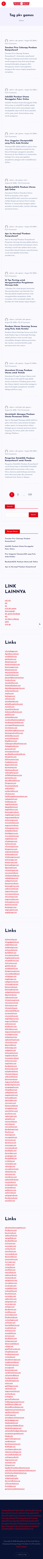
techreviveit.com (10, 844)
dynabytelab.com (11, 1241)
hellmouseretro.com (12, 759)
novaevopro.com (10, 1286)
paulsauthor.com (11, 778)
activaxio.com (10, 1336)
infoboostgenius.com (12, 857)
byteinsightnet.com (11, 989)
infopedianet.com (11, 1090)
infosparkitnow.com (12, 960)
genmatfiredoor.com (12, 1399)
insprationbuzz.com (12, 675)
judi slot (8, 600)
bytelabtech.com (10, 953)
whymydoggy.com (11, 651)
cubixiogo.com (10, 1166)
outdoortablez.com (11, 791)
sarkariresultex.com (12, 691)
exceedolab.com (10, 1333)
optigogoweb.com (11, 1195)
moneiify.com (9, 707)
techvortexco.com (11, 963)
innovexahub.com (11, 1254)
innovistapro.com (11, 1315)
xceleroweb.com (10, 1193)
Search (10, 506)
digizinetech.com (11, 868)
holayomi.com (10, 1465)
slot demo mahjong (12, 619)
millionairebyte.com (12, 1483)
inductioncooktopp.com (13, 1452)
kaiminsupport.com (11, 667)
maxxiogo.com (10, 1135)
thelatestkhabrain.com (13, 685)
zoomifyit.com (10, 1201)
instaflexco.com (10, 1312)
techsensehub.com (11, 950)
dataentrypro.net (11, 662)
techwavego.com (11, 1048)
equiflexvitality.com (12, 1412)
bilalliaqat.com (10, 1446)
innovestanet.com (11, 1127)
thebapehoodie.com (12, 746)
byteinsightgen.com (12, 865)
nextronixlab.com (11, 1121)
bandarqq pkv (23, 1523)
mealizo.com (9, 693)
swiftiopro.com (10, 1323)
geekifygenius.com (11, 1386)
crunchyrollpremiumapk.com (15, 720)
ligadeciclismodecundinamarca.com (17, 1468)
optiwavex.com (10, 1174)
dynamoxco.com (10, 1142)
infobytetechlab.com (12, 875)
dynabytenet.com (11, 1066)
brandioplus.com (11, 1150)
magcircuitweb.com (11, 825)
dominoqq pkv (10, 611)
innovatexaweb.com (12, 955)
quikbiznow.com (10, 1190)
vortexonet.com (10, 1249)
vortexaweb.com (10, 1278)
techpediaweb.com (11, 831)
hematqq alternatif (24, 1518)
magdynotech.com (11, 1095)
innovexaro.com (10, 1103)
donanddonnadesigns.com (14, 1407)
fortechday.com (10, 1486)
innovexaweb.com (11, 1148)
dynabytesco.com (11, 1338)
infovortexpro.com (11, 897)
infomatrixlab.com (11, 1074)
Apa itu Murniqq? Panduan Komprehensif (20, 567)
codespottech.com (11, 799)
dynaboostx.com (10, 1309)
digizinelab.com (10, 1045)
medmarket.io (10, 788)
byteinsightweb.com (12, 812)
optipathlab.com (10, 1238)
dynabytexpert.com (11, 1129)
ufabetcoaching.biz (12, 1478)
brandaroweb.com (11, 1198)
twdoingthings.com (11, 773)
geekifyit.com (9, 714)
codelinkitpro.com (11, 945)
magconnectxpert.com (12, 1032)
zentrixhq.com (10, 1124)
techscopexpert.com (12, 828)
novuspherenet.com (11, 1169)
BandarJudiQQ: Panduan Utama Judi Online (21, 562)
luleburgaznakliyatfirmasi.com (16, 743)
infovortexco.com (11, 1042)
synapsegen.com (10, 1156)
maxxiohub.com (10, 1272)
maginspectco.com (11, 910)
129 (30, 494)
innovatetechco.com (12, 836)
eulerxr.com (9, 1383)
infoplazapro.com (11, 841)
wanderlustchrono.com (13, 1373)
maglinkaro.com (10, 1063)
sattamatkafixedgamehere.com (16, 1431)
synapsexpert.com (11, 1185)
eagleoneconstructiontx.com (15, 1410)
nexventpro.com (10, 1296)
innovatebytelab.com (12, 974)
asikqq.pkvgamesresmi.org (24, 1529)
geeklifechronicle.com (12, 1349)
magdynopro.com (11, 839)
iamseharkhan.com (11, 683)
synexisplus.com (10, 1246)
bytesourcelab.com (11, 1106)
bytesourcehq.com (11, 987)
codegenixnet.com (11, 881)
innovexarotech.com (12, 894)
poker (7, 622)
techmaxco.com (10, 1330)
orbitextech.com (10, 1388)
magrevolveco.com (11, 891)
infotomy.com (10, 794)
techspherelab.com (11, 1071)
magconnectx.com (11, 1460)
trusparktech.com (11, 1288)
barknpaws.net (10, 696)
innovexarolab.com (11, 873)
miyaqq (4, 1529)
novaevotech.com (11, 1013)
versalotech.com (10, 1328)
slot (25, 180)
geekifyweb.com (10, 966)
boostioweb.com (10, 1233)
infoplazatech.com (11, 968)
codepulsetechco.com (12, 992)
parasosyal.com (10, 749)
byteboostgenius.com (12, 1084)
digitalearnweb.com (12, 654)
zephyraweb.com (11, 1275)
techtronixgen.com (11, 820)
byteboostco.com (11, 1026)
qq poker (14, 1523)
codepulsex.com (10, 1050)
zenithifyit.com (10, 1270)
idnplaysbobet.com (11, 1423)
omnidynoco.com (11, 1177)
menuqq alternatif (8, 1510)
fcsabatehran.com (11, 762)
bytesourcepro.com (11, 1069)
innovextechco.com (11, 1016)
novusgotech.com (11, 1137)
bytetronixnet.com (11, 904)
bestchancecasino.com (12, 1444)
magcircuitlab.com (11, 1021)
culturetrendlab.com (12, 1375)
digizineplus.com (11, 1100)
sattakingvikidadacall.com (14, 1425)
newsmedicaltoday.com (13, 1454)
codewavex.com (10, 1024)
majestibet (34, 1526)
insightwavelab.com (12, 1362)
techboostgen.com (11, 947)
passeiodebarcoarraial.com (14, 677)
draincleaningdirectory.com (14, 730)
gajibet (10, 1529)
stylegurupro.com (11, 1341)
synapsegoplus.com (12, 1087)
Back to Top (23, 1554)
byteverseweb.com (11, 1079)
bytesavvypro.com (11, 862)
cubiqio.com (9, 1346)
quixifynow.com (10, 1113)
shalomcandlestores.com (13, 712)
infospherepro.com (11, 1352)
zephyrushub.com (11, 1235)
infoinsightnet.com (11, 984)
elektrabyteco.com (11, 1029)
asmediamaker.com (11, 701)
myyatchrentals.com (12, 709)
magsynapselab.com (12, 817)
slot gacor (32, 1523)
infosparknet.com (11, 1108)
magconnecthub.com (12, 1082)
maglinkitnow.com (11, 809)
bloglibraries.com (11, 741)
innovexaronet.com (11, 1003)
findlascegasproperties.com (14, 1402)
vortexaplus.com (10, 1164)
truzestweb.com (10, 1182)
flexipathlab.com (11, 1158)
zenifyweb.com (10, 1394)
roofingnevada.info (12, 1457)
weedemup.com (10, 1441)
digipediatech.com (11, 807)
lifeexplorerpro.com (12, 1365)
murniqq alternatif (9, 1518)
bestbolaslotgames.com (13, 1428)
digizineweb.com (11, 995)
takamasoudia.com (11, 770)
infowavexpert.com (11, 846)
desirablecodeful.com (12, 780)
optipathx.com (10, 1119)
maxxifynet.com (10, 1251)
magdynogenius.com (12, 815)
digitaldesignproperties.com (15, 688)
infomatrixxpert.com (12, 1000)
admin (11, 40)
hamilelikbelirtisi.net (12, 1325)
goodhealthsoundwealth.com (15, 754)
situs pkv (31, 1510)
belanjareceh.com (11, 670)
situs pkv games (10, 608)
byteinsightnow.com (12, 886)
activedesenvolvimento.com (14, 1417)
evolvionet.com (10, 1243)
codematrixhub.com (12, 852)
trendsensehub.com (11, 1378)
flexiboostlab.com (11, 1317)
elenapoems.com (11, 757)
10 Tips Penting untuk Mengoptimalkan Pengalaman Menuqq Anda (19, 282)
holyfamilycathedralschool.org (15, 1473)
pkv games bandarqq (12, 614)
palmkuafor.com (10, 659)
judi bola (18, 319)
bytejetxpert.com (11, 907)
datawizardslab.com (12, 1344)
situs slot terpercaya (18, 1513)
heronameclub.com (11, 786)
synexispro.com (10, 1462)
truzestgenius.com (11, 1034)
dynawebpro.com (11, 1153)
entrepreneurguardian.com (14, 1433)
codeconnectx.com (11, 997)
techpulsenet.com (11, 1037)
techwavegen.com (11, 860)
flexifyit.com (9, 1132)
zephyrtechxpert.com (12, 1040)
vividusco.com (10, 1264)
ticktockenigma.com (12, 1381)
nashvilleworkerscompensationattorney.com (20, 1470)
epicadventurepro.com (12, 1359)
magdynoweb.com (11, 1055)
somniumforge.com (12, 738)
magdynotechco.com (12, 958)
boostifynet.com (10, 1293)
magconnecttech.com (12, 1391)
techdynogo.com (10, 802)
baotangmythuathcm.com (14, 733)
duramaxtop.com (11, 767)
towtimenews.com (11, 728)
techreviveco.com (11, 1061)
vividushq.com (10, 1161)
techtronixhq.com (11, 939)
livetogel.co (9, 1396)
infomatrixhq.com (11, 1008)
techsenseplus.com (11, 854)
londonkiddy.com (11, 1475)
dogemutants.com (11, 765)
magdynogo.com (11, 912)
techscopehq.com (11, 1098)
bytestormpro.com (11, 1370)
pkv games (19, 40)
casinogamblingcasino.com (14, 725)
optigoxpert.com (10, 1301)
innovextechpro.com (12, 823)
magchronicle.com (11, 804)
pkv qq (18, 1510)
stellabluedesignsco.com (13, 775)
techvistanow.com (11, 1005)
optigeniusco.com (11, 1280)
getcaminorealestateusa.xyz (15, 1489)
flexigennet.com (10, 783)
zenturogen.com (10, 1145)
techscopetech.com (11, 1053)
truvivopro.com (10, 1262)
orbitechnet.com (10, 1172)
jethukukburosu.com (12, 736)
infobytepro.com (10, 976)
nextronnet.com (10, 1140)
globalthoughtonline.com (14, 704)
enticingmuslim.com (12, 751)
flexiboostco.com (11, 1230)
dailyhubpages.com (12, 1420)
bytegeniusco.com (11, 849)
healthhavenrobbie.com (13, 1404)
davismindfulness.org (12, 1481)
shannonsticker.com (12, 672)
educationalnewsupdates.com (15, 1228)
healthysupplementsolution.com (16, 796)
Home (21, 21)
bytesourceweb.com (11, 883)
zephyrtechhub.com (11, 1179)
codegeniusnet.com (11, 982)
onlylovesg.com (10, 1415)
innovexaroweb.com (12, 1058)
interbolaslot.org (11, 656)
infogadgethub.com (12, 942)
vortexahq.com (10, 1267)
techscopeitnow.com (12, 902)
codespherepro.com (11, 878)
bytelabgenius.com (11, 833)
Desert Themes (21, 1546)
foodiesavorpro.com (12, 1354)
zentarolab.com (10, 1187)
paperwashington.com (13, 1439)
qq (6, 606)
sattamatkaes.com (11, 717)
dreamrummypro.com (12, 664)
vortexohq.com (10, 1357)
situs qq (7, 624)
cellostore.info (10, 699)
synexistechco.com (11, 1259)
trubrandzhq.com (11, 1291)
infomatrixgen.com (11, 870)
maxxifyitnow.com (11, 1111)
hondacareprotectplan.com (14, 722)
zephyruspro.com (11, 1116)
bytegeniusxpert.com (12, 971)
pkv (6, 603)
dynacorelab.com (11, 1257)
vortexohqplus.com (11, 1320)
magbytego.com (10, 979)
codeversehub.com (11, 1077)
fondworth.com (10, 680)
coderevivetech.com (12, 889)
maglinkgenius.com (12, 1019)
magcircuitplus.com (12, 899)
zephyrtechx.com (11, 1299)
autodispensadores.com (13, 1449)
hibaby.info (9, 1436)
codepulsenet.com (11, 1092)
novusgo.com (9, 1367)
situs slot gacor (20, 1515)
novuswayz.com (10, 1304)
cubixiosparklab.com (12, 1011)
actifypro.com (10, 1307)
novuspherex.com (11, 1283)
